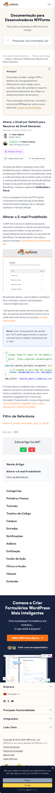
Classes (11, 573)
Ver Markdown (38, 158)
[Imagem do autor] (5, 135)
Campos (11, 521)
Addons (11, 543)
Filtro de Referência (17, 477)
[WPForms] (11, 4)
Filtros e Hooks (16, 566)
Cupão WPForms (10, 759)
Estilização (13, 551)
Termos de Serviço (11, 747)
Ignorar (49, 69)
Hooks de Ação (16, 558)
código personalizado (29, 107)
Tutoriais (12, 506)
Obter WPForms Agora (25, 638)
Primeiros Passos (17, 498)
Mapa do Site (9, 755)
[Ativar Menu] (49, 4)
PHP (16, 432)
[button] (23, 449)
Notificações (14, 536)
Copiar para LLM (15, 158)
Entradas (12, 528)
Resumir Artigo (15, 151)
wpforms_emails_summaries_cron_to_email (26, 423)
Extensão (12, 581)
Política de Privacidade (13, 751)
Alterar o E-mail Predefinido (23, 471)
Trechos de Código (41, 56)
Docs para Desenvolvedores (16, 56)
